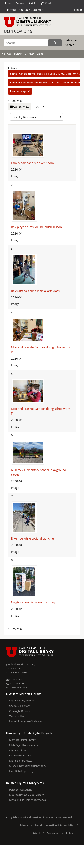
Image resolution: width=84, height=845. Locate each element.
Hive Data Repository (21, 771)
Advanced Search (71, 42)
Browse (20, 3)
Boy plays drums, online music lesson (36, 227)
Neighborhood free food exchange (34, 602)
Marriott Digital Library (22, 740)
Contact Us (15, 679)
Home (8, 3)
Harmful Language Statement (25, 10)
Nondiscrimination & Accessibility (54, 825)
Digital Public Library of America (27, 800)
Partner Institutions (20, 789)
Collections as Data (20, 755)
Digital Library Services (22, 700)
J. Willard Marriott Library (20, 664)
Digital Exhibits (17, 750)
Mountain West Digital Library (26, 794)
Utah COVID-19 (18, 31)
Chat (47, 3)
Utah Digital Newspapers (23, 745)
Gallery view (21, 106)
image (19, 91)
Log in (78, 10)
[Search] (55, 42)
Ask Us (33, 3)
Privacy (24, 825)
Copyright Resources (21, 711)
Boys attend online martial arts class (35, 291)
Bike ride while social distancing (32, 538)
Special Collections (19, 705)
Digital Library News (20, 760)
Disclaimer (53, 833)
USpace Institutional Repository (27, 766)
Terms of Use (16, 716)
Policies (70, 833)
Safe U (36, 833)
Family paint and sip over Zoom (32, 163)
